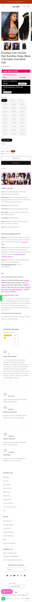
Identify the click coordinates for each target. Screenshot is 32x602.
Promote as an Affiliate (9, 543)
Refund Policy (7, 492)
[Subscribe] (24, 569)
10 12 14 (5, 115)
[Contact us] (3, 599)
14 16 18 (22, 115)
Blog (4, 510)
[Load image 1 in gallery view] (7, 46)
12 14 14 (13, 126)
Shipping (3, 153)
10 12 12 (5, 126)
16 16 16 (13, 104)
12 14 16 (13, 115)
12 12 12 (20, 100)
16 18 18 (5, 130)
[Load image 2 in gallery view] (16, 46)
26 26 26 (5, 111)
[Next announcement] (29, 2)
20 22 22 (22, 130)
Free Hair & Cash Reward (9, 507)
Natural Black (7, 140)
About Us (5, 481)
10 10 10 (12, 100)
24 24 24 (22, 108)
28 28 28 (14, 111)
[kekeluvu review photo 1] (8, 424)
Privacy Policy (6, 484)
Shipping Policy (7, 499)
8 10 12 (22, 111)
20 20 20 (5, 108)
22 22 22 (14, 108)
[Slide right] (30, 47)
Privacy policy (8, 598)
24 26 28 (14, 122)
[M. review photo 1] (8, 384)
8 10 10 (22, 122)
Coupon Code (7, 528)
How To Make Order (8, 536)
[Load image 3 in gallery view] (24, 46)
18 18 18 (22, 104)
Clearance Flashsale (8, 532)
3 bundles (26, 280)
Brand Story (6, 477)
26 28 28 (22, 133)
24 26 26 (14, 133)
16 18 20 (5, 119)
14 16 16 (22, 126)
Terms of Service (7, 488)
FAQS (4, 539)
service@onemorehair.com (8, 264)
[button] (3, 6)
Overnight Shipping (8, 524)
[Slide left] (2, 47)
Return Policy (6, 495)
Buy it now (16, 163)
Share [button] (4, 168)
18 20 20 (13, 130)
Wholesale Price (7, 521)
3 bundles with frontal (16, 289)
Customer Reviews (8, 503)
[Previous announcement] (3, 2)
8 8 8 (4, 100)
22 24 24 (5, 133)
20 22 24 (22, 119)
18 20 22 (14, 119)
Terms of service (16, 598)
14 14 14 (5, 104)
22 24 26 (5, 122)
